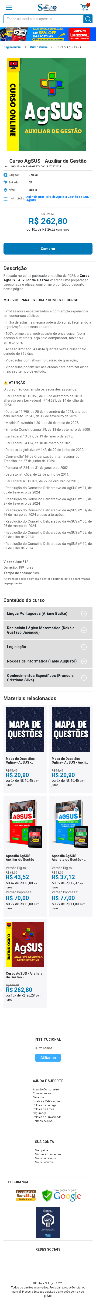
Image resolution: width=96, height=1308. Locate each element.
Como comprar (42, 1093)
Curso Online (39, 47)
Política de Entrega (44, 1105)
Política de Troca (43, 1109)
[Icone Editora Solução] (47, 7)
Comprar (48, 249)
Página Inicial (12, 47)
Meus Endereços (45, 1158)
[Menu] (9, 8)
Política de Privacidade (47, 1117)
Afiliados (48, 1057)
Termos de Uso (42, 1121)
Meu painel (41, 1150)
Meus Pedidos (44, 1162)
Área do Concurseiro (46, 1089)
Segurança (39, 1113)
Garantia (38, 1097)
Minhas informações (48, 1154)
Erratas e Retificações (46, 1101)
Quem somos (43, 1048)
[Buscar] (88, 18)
